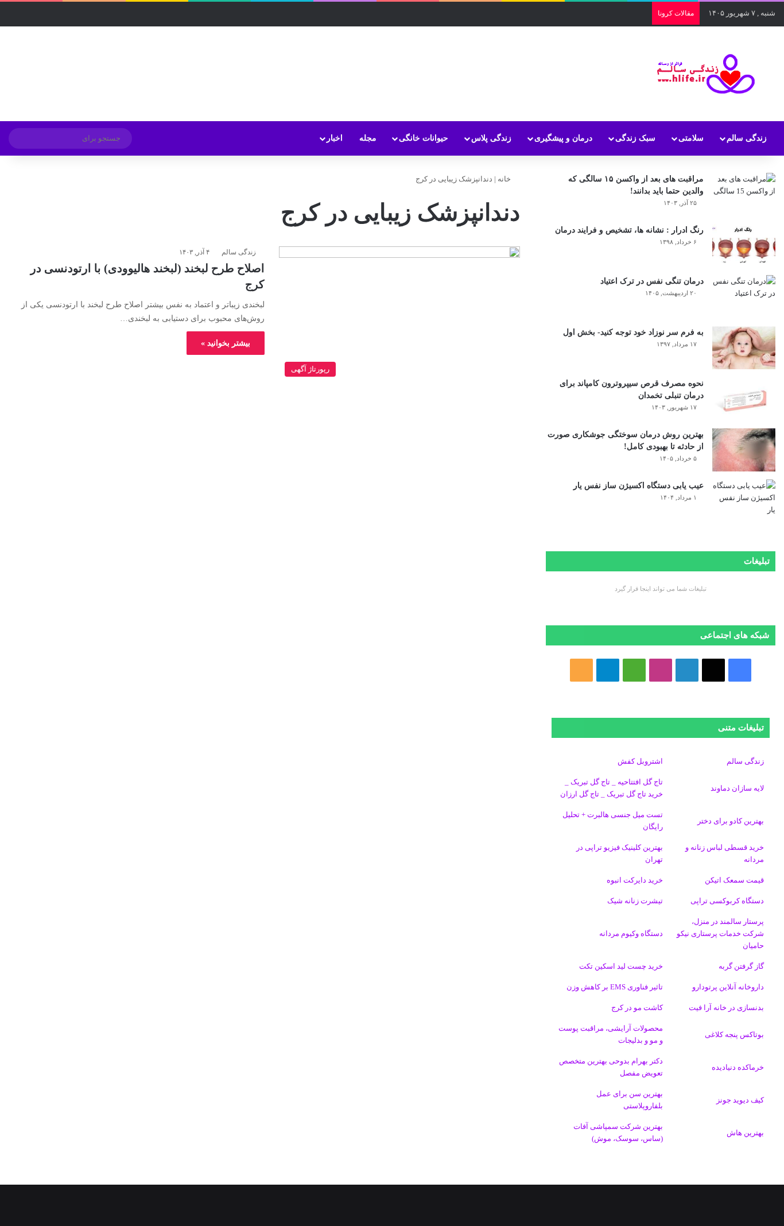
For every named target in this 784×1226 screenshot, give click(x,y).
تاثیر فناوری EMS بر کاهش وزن (614, 987)
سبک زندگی (635, 138)
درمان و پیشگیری (563, 138)
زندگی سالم (747, 138)
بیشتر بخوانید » (225, 343)
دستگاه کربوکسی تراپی (727, 900)
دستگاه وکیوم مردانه (631, 933)
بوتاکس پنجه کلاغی (734, 1034)
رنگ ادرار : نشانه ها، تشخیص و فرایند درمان (629, 230)
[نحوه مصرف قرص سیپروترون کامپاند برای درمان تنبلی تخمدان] (743, 398)
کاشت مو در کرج (637, 1007)
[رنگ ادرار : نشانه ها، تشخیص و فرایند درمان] (743, 245)
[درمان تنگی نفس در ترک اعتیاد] (743, 296)
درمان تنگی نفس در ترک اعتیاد (652, 281)
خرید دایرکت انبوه (635, 880)
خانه (505, 179)
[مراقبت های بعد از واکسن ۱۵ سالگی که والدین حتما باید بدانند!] (743, 194)
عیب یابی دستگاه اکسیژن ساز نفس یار (638, 485)
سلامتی (691, 138)
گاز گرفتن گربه (741, 966)
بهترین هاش (745, 1132)
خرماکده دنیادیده (738, 1067)
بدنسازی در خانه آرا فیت (726, 1007)
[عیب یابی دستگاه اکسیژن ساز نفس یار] (743, 501)
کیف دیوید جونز (740, 1100)
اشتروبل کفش (640, 761)
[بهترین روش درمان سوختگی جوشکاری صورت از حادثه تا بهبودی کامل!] (743, 449)
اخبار (335, 138)
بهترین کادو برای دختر (730, 821)
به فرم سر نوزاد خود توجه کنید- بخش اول (633, 332)
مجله (368, 138)
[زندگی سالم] (698, 73)
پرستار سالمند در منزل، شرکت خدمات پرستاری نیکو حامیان (720, 933)
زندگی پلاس (491, 138)
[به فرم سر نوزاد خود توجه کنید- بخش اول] (743, 347)
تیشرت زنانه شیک (635, 900)
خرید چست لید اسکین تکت (621, 966)
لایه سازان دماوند (737, 788)
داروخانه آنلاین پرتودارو (728, 987)
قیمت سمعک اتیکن (734, 880)
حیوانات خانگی (423, 138)
